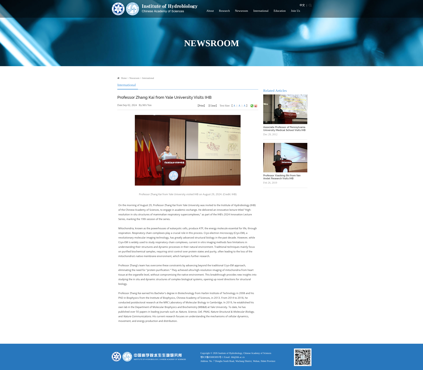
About (210, 10)
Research (224, 10)
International (261, 10)
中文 (302, 5)
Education (280, 10)
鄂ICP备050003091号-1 (211, 357)
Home (124, 78)
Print (201, 105)
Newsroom (241, 10)
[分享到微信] (252, 106)
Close (213, 105)
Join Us (295, 10)
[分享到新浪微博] (255, 106)
